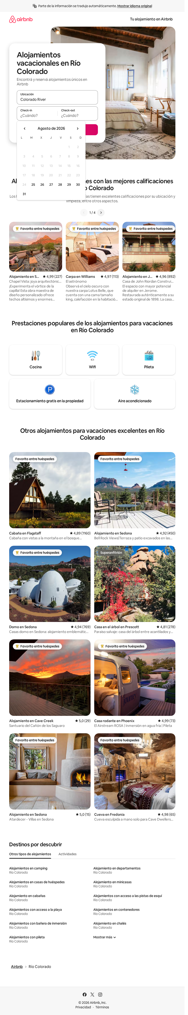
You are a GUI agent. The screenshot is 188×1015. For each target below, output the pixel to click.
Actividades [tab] (67, 854)
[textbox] (37, 115)
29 (69, 185)
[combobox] (57, 99)
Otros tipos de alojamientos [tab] (30, 854)
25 (33, 185)
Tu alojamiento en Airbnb (151, 19)
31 (24, 194)
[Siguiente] (101, 212)
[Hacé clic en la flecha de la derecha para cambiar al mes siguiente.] (77, 128)
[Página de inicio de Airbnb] (21, 19)
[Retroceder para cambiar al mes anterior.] (24, 128)
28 (60, 185)
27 (51, 185)
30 (78, 185)
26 (42, 185)
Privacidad (83, 1007)
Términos (102, 1007)
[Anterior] (84, 212)
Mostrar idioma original (134, 6)
